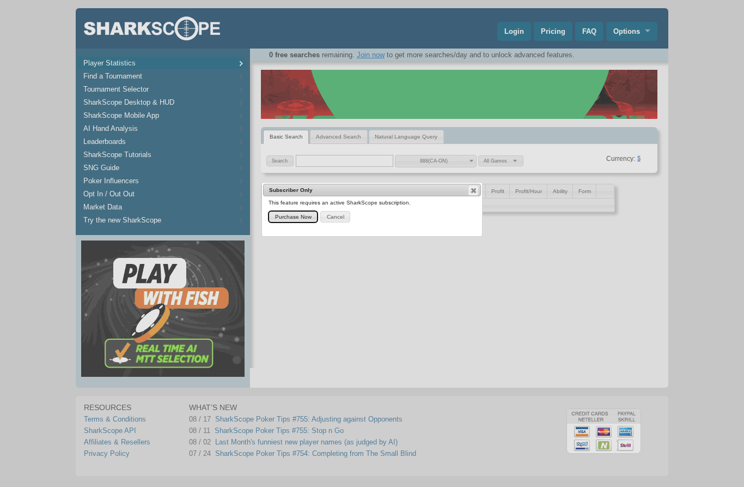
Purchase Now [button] (293, 217)
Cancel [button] (335, 217)
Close (473, 190)
